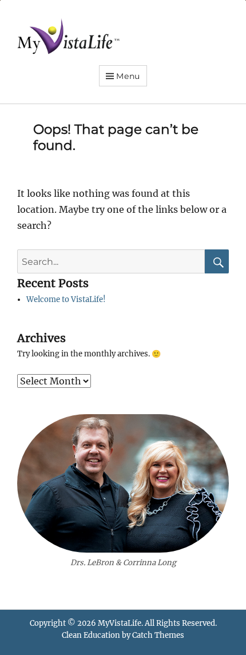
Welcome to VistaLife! (66, 299)
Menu (128, 76)
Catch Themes (158, 635)
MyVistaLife (119, 623)
